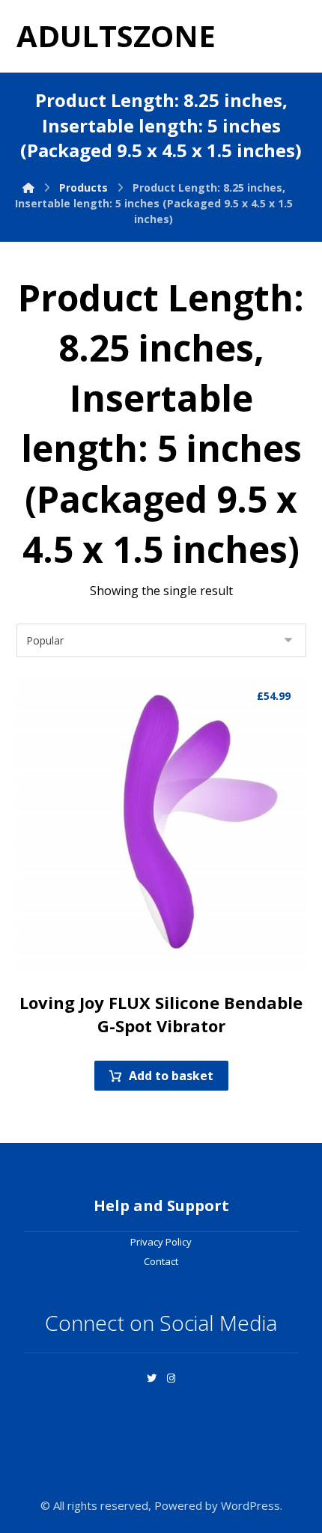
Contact (161, 1261)
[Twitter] (151, 1378)
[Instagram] (170, 1378)
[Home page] (28, 187)
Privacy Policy (161, 1242)
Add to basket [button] (171, 1075)
